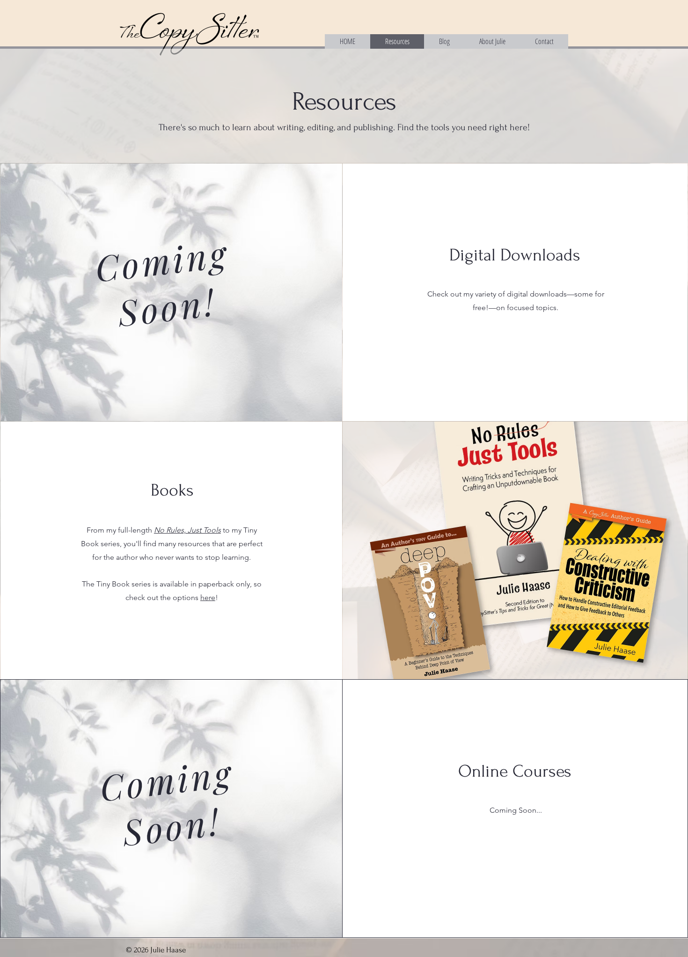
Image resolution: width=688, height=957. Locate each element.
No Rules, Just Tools (187, 530)
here (207, 597)
